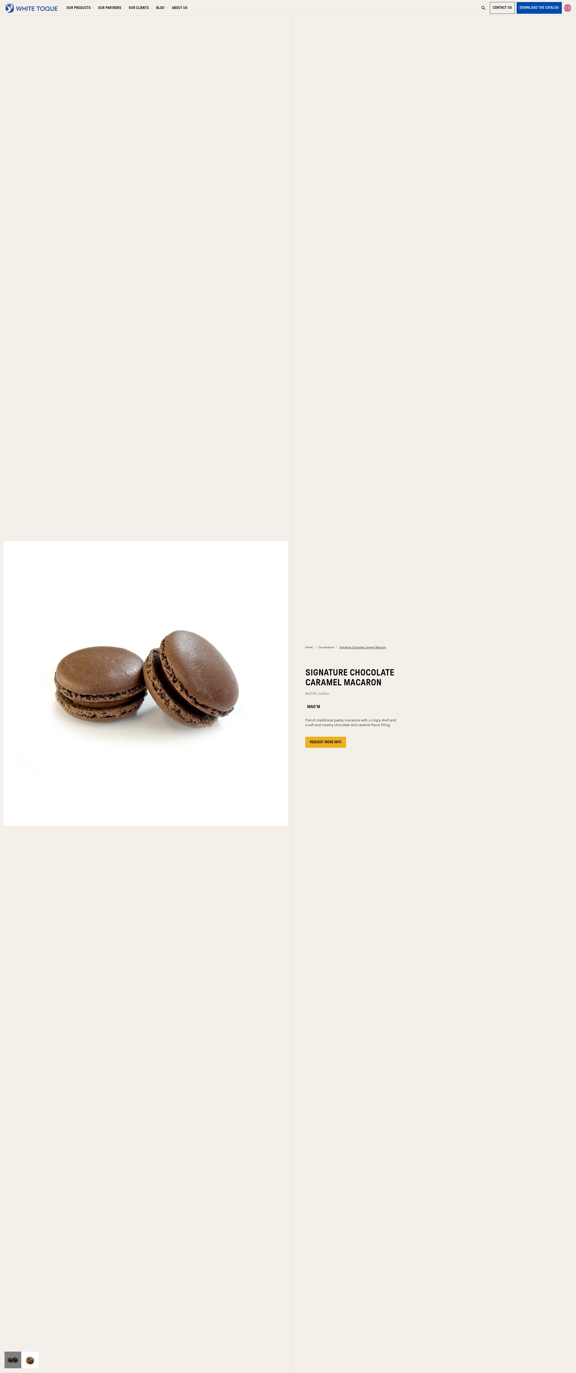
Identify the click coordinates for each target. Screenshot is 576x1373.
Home (309, 647)
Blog (160, 8)
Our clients (139, 8)
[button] (568, 8)
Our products (79, 8)
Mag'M (313, 707)
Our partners (109, 8)
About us (179, 8)
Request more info (326, 742)
